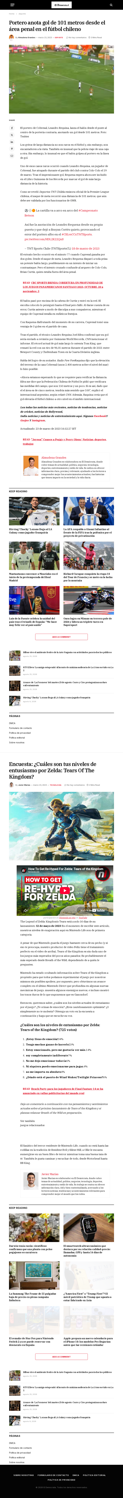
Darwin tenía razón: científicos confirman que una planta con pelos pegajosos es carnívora (30, 1249)
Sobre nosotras (16, 742)
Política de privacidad (20, 733)
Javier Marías (24, 785)
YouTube (83, 917)
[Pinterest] (12, 149)
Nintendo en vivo (67, 917)
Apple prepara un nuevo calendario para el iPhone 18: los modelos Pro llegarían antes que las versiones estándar (88, 1341)
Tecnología (55, 785)
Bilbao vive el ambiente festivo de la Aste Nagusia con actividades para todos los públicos (67, 652)
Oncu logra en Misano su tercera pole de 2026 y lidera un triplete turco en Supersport (87, 622)
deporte (59, 38)
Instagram (38, 420)
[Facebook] (12, 128)
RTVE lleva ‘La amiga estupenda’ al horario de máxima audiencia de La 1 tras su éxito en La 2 (68, 669)
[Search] (110, 5)
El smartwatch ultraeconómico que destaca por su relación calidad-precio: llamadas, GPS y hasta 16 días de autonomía (86, 1250)
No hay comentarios (78, 37)
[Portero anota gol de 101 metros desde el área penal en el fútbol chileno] (61, 79)
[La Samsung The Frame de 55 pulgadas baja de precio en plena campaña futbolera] (34, 1275)
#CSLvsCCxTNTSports (77, 234)
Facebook (100, 416)
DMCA (12, 723)
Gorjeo (24, 420)
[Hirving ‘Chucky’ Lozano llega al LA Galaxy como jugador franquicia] (34, 511)
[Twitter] (12, 135)
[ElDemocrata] (61, 5)
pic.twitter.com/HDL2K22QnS (44, 239)
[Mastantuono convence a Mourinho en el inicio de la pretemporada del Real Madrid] (34, 556)
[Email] (12, 156)
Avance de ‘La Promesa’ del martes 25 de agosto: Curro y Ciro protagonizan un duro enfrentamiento (65, 684)
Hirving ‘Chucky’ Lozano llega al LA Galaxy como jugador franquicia (30, 531)
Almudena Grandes (26, 37)
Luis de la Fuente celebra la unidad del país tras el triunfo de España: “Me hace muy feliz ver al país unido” (33, 622)
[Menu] (12, 5)
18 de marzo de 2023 (85, 248)
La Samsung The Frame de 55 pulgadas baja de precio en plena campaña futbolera (32, 1297)
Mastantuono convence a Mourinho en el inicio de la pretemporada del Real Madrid (33, 577)
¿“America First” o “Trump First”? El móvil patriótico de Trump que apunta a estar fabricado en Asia (87, 1297)
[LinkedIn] (12, 142)
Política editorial (17, 737)
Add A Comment (61, 637)
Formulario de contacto (20, 728)
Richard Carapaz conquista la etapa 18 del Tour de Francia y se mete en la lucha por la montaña (87, 577)
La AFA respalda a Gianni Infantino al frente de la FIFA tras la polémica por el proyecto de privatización (87, 532)
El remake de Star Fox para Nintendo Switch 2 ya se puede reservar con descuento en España (31, 1341)
